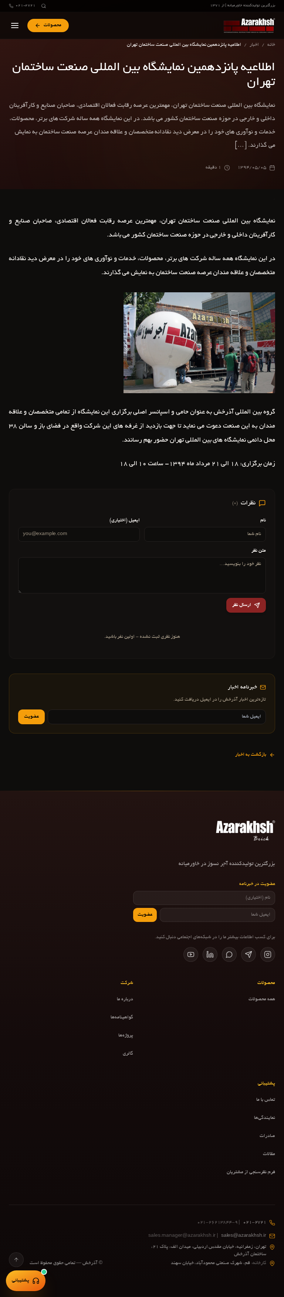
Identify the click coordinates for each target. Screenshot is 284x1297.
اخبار (254, 45)
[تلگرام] (248, 954)
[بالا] (16, 1259)
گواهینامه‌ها (122, 1017)
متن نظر (258, 551)
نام (263, 520)
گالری (128, 1053)
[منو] (15, 25)
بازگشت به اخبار (250, 755)
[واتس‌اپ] (229, 954)
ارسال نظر (241, 605)
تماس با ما (265, 1100)
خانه (271, 45)
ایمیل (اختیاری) (124, 520)
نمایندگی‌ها (264, 1118)
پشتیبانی (20, 1280)
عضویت (31, 716)
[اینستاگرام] (267, 954)
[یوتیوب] (190, 954)
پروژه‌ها (125, 1035)
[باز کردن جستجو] (43, 5)
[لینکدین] (210, 954)
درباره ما (125, 999)
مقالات (269, 1154)
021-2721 (26, 6)
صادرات (267, 1136)
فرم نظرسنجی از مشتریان (251, 1172)
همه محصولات (261, 999)
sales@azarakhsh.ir (207, 1236)
